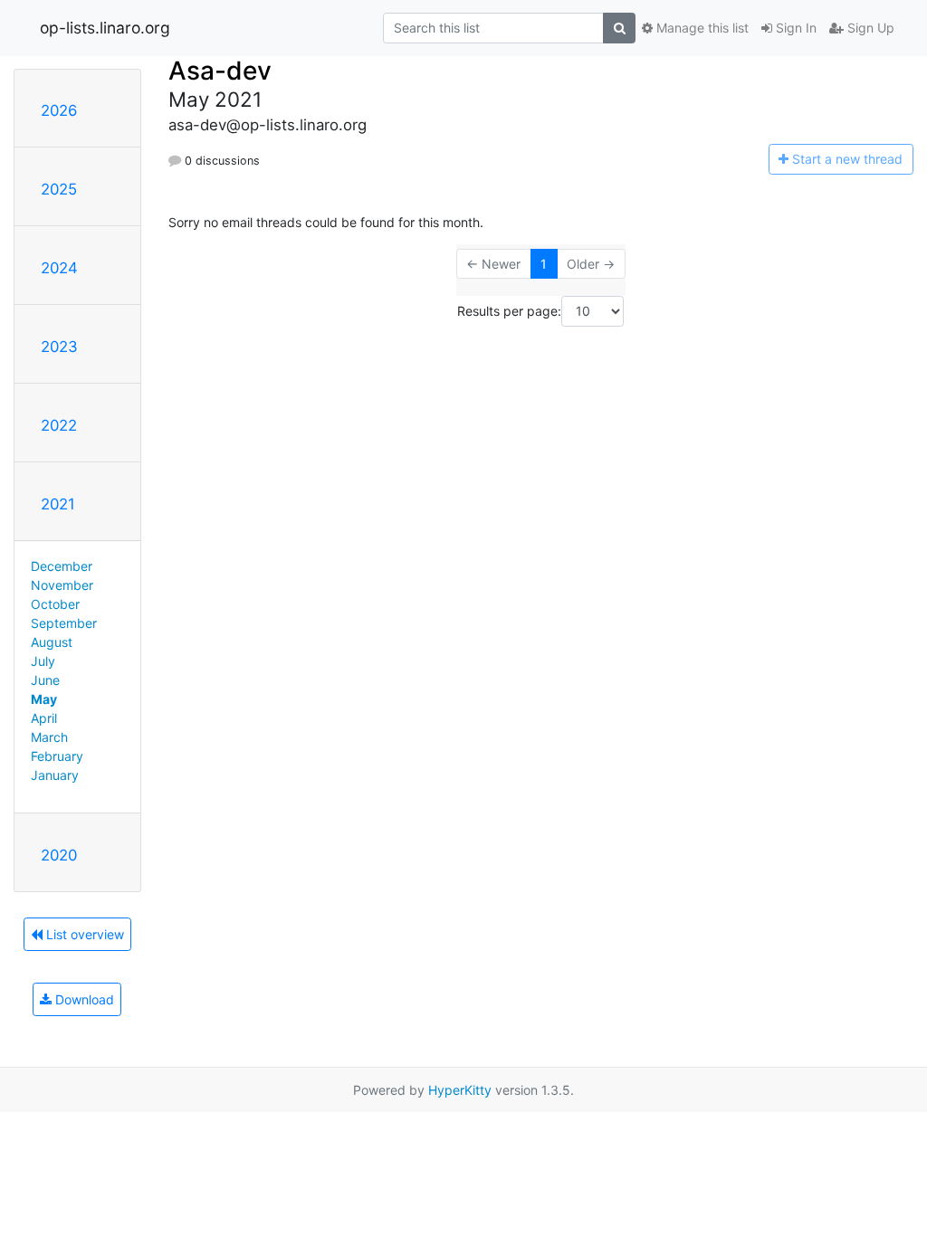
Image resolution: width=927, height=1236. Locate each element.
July (43, 661)
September (64, 623)
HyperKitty (460, 1090)
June (45, 680)
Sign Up (869, 27)
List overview (83, 934)
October (55, 604)
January (55, 775)
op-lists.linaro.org (105, 27)
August (51, 642)
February (57, 756)
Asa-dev (220, 70)
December (61, 566)
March (49, 737)
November (62, 585)
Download (83, 999)
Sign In (794, 27)
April (44, 718)
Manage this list (701, 27)
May (44, 699)
